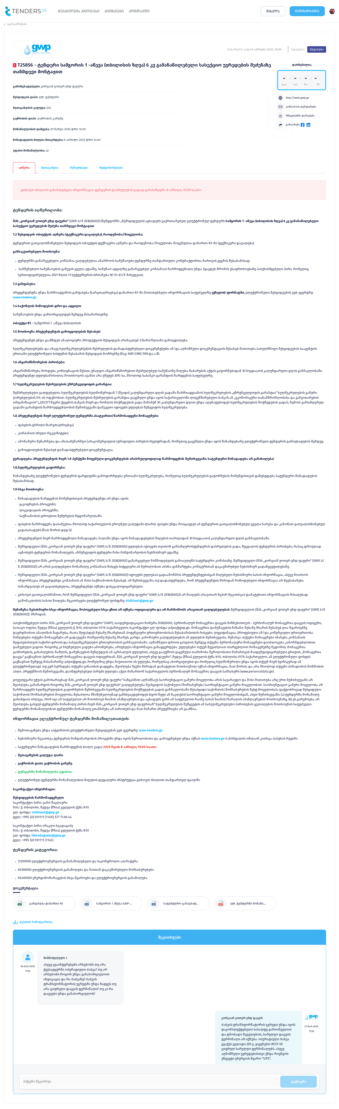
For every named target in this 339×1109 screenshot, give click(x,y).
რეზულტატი (79, 167)
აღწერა (24, 167)
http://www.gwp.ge (297, 97)
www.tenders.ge (24, 297)
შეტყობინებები (111, 167)
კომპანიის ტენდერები (301, 106)
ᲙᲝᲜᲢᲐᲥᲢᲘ (139, 11)
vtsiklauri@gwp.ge (139, 600)
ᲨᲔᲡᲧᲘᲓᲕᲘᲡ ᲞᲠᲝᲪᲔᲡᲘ (78, 11)
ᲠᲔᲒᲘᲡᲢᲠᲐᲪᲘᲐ (307, 11)
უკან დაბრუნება (17, 24)
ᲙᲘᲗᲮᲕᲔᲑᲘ (114, 11)
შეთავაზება (49, 167)
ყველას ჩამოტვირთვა (36, 922)
